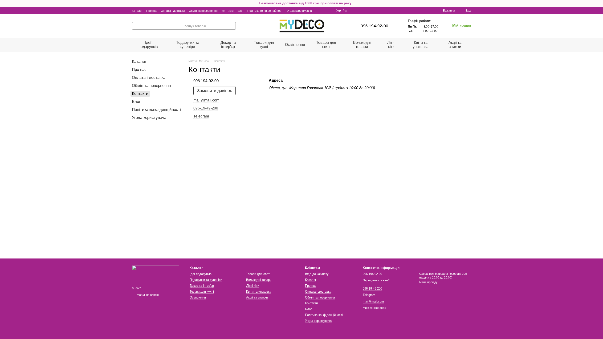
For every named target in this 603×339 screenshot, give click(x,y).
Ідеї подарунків (148, 44)
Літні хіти (391, 44)
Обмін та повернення (203, 10)
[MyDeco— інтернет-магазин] (155, 272)
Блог (240, 10)
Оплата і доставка (173, 10)
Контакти (227, 10)
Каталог (137, 10)
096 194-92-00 (374, 26)
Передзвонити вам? (376, 280)
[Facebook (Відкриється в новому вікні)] (324, 10)
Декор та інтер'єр (228, 44)
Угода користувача (299, 10)
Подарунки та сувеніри (187, 44)
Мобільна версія (147, 295)
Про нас (151, 10)
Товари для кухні (264, 44)
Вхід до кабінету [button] (317, 274)
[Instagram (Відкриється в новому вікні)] (318, 10)
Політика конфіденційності (265, 10)
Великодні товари (362, 44)
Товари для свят (326, 44)
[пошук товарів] (232, 26)
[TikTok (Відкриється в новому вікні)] (330, 10)
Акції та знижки (454, 44)
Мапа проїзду (428, 282)
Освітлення (295, 45)
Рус (345, 10)
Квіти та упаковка (420, 44)
